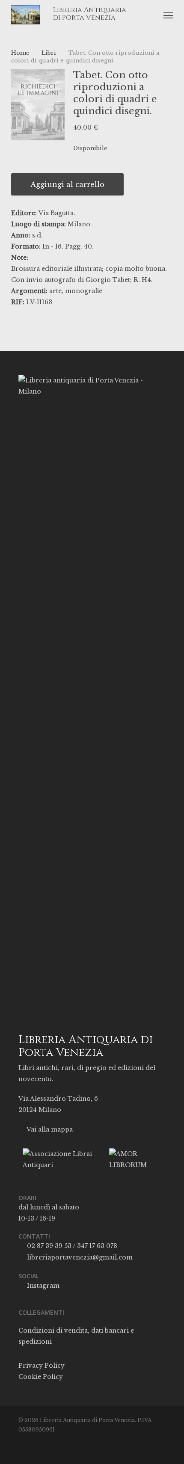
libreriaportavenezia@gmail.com (79, 1257)
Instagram (42, 1285)
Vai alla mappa (49, 1129)
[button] (168, 15)
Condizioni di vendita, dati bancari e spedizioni (76, 1336)
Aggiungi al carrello (67, 184)
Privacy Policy (41, 1365)
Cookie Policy (40, 1377)
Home (20, 53)
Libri (49, 53)
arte (55, 291)
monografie (83, 291)
